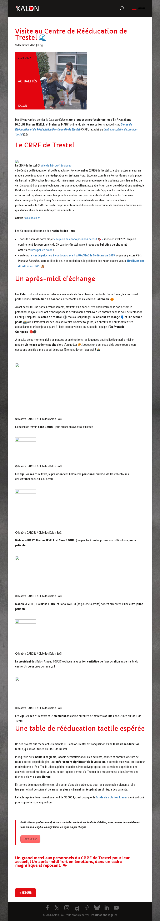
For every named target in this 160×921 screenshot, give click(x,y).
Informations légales (104, 915)
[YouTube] (116, 908)
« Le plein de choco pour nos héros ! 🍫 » (78, 239)
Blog (40, 45)
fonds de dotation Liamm (112, 797)
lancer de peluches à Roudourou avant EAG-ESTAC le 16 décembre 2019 (72, 255)
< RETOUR (25, 892)
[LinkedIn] (106, 908)
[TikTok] (87, 908)
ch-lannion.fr (32, 218)
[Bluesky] (97, 907)
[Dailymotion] (77, 908)
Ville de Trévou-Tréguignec (56, 165)
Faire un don (30, 839)
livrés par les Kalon (41, 250)
